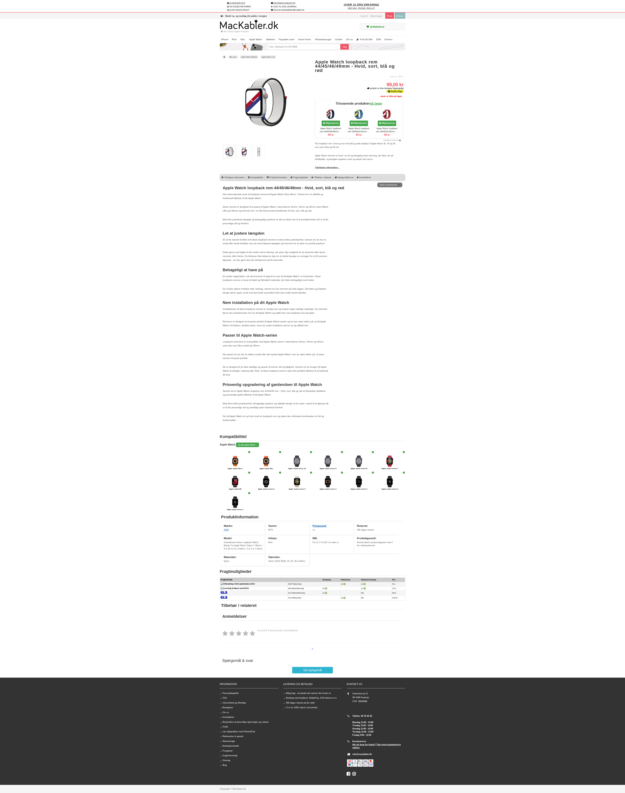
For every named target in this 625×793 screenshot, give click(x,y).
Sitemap (226, 760)
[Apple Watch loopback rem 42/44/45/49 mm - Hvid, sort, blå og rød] (229, 157)
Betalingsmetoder (230, 746)
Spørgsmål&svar (345, 177)
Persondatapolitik (230, 693)
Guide (225, 726)
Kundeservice (237, 3)
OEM (226, 530)
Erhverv (400, 16)
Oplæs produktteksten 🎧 (390, 185)
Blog (224, 765)
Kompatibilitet (256, 177)
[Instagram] (354, 774)
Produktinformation (278, 177)
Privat (389, 16)
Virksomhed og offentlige (234, 703)
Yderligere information (233, 177)
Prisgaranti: (319, 526)
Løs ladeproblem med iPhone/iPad (238, 731)
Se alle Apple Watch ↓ (247, 445)
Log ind (364, 16)
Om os (225, 712)
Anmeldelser (365, 177)
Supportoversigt (229, 755)
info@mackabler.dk (362, 754)
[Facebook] (349, 774)
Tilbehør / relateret (322, 177)
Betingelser (227, 707)
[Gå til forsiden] (224, 57)
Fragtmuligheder (300, 177)
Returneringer (228, 741)
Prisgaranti (227, 751)
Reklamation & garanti (232, 736)
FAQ (224, 698)
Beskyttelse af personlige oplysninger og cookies (245, 722)
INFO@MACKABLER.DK (284, 3)
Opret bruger (376, 16)
